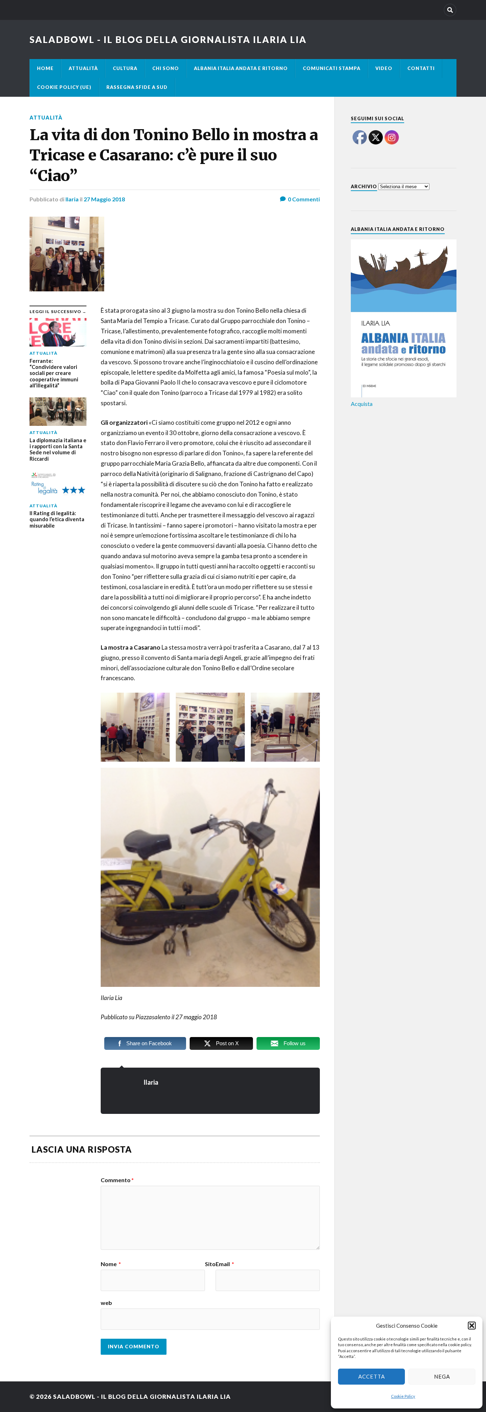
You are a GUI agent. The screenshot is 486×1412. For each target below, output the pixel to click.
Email (225, 1264)
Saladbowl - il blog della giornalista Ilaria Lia (168, 39)
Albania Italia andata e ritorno (241, 68)
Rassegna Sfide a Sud (137, 87)
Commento (117, 1180)
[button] (471, 1325)
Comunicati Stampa (331, 68)
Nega (442, 1376)
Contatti (421, 68)
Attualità (83, 68)
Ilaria (72, 199)
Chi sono (165, 68)
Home (45, 68)
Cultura (125, 68)
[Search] (450, 10)
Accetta (371, 1376)
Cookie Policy (403, 1396)
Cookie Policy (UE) (64, 87)
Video (383, 68)
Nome (111, 1264)
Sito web (158, 1283)
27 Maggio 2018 (104, 199)
